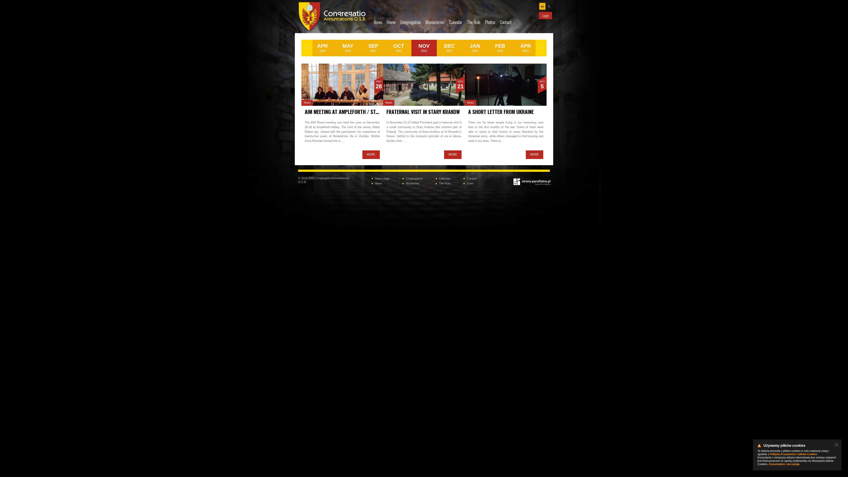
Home (391, 22)
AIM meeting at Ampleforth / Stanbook (348, 111)
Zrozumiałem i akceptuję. (784, 464)
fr (549, 6)
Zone (470, 183)
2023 (475, 48)
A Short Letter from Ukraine (501, 111)
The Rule (473, 22)
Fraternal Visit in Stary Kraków (423, 111)
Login (545, 15)
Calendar (455, 22)
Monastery (412, 183)
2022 (322, 48)
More (371, 154)
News (378, 22)
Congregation (410, 22)
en (542, 6)
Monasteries (435, 22)
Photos (490, 22)
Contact (506, 22)
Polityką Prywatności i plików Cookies (793, 454)
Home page (382, 178)
